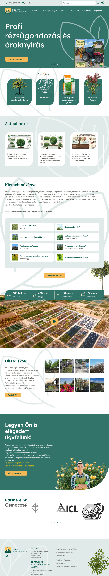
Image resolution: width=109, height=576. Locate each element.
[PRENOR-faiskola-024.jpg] (52, 367)
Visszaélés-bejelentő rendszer (66, 567)
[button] (48, 64)
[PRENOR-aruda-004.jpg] (82, 386)
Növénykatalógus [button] (50, 10)
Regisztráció (60, 563)
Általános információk (63, 560)
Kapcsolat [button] (98, 10)
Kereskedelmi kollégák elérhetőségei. (20, 466)
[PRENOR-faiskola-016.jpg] (97, 367)
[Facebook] (7, 557)
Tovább (11, 395)
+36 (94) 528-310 (14, 3)
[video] (55, 321)
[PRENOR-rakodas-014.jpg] (67, 367)
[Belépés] (102, 2)
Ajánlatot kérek (14, 473)
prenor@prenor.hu (30, 3)
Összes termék (53, 276)
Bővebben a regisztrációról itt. (17, 463)
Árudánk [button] (64, 10)
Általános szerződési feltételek (66, 549)
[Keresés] (97, 3)
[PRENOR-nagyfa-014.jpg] (82, 367)
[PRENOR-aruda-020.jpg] (67, 386)
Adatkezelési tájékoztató (64, 552)
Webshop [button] (75, 10)
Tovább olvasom (15, 59)
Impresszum (60, 556)
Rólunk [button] (35, 10)
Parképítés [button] (86, 10)
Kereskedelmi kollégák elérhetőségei (19, 205)
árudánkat (50, 211)
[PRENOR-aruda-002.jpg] (52, 386)
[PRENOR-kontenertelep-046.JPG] (97, 386)
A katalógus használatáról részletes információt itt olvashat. (41, 202)
